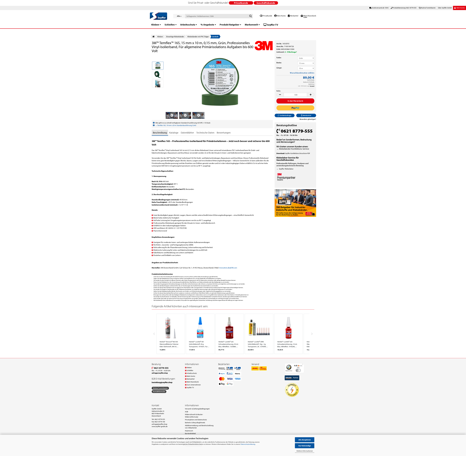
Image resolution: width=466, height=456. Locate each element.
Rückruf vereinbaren (428, 8)
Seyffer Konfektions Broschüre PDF (297, 153)
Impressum (189, 431)
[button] (280, 95)
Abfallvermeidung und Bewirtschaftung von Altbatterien (199, 426)
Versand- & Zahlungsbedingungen (197, 409)
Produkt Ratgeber (229, 24)
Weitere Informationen (304, 451)
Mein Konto (281, 16)
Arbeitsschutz (187, 24)
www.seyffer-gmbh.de (159, 426)
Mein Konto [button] (460, 8)
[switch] (298, 370)
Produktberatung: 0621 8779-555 (404, 8)
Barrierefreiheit (190, 433)
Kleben (155, 24)
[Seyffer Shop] (160, 16)
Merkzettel (294, 16)
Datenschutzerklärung (248, 444)
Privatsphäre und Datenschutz (196, 420)
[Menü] (302, 364)
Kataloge (173, 132)
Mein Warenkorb (193, 382)
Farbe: (278, 57)
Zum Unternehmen (194, 385)
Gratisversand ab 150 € (380, 8)
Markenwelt (251, 24)
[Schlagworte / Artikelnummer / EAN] (250, 16)
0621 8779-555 (160, 368)
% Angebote (207, 24)
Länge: (279, 68)
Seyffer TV (272, 24)
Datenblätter (187, 132)
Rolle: (278, 91)
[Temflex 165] (219, 83)
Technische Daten (205, 132)
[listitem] (171, 334)
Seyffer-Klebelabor (286, 169)
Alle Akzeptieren (304, 440)
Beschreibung (160, 132)
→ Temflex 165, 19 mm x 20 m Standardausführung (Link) (175, 125)
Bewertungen (224, 132)
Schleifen (170, 24)
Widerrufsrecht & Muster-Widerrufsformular (194, 415)
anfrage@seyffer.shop (159, 424)
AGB (186, 412)
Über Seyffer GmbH (445, 8)
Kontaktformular (159, 391)
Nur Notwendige (304, 446)
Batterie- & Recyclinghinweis (195, 422)
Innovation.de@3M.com (228, 268)
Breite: (279, 62)
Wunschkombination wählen (302, 73)
